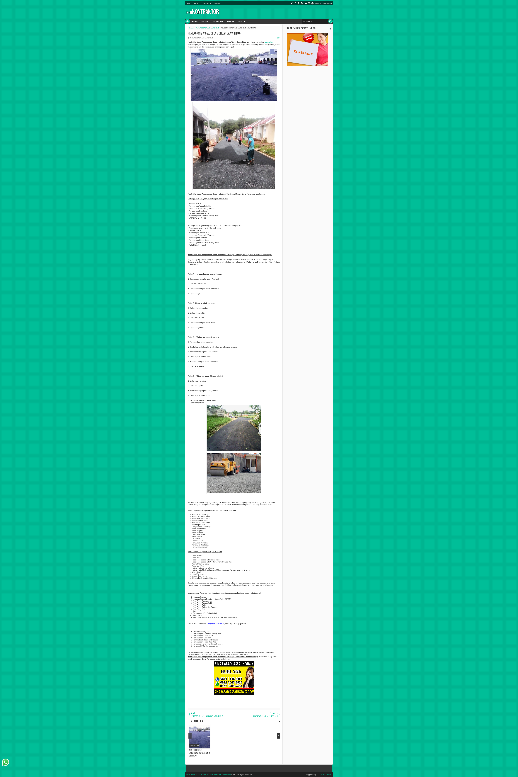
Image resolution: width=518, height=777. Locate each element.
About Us (194, 21)
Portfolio (217, 3)
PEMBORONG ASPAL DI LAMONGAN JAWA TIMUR (214, 33)
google (298, 3)
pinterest (312, 3)
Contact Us (241, 21)
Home (187, 21)
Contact (196, 3)
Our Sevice (205, 21)
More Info (206, 3)
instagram (309, 3)
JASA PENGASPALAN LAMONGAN (201, 38)
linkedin (305, 3)
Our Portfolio (218, 21)
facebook (295, 3)
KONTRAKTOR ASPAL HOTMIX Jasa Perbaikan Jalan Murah (208, 775)
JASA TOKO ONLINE (324, 775)
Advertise (230, 21)
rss (302, 3)
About (188, 3)
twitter (291, 3)
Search (330, 21)
